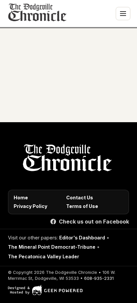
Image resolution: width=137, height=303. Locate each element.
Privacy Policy (30, 206)
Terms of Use (82, 206)
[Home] (66, 159)
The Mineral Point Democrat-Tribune (51, 247)
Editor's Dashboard (82, 237)
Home (21, 197)
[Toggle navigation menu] (123, 13)
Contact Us (79, 197)
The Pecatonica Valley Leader (43, 256)
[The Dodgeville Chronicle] (37, 14)
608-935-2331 (99, 278)
